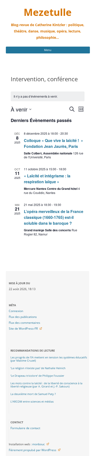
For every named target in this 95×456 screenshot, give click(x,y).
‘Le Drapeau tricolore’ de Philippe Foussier (37, 375)
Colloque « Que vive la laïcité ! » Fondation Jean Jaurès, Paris (53, 143)
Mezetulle (48, 12)
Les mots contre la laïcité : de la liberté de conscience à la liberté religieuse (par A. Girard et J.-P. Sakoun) (46, 384)
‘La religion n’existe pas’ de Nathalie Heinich (38, 368)
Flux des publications (23, 317)
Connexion (16, 311)
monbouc (38, 444)
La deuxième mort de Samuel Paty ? (33, 394)
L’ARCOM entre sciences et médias (32, 401)
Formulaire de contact (25, 428)
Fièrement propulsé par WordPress (32, 450)
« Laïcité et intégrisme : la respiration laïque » (47, 178)
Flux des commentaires (24, 323)
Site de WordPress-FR (23, 328)
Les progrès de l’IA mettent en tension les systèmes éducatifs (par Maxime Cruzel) (48, 358)
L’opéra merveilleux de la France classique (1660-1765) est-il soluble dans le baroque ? (53, 217)
